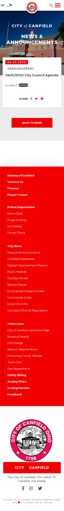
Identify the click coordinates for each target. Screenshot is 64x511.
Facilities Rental (17, 278)
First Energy (15, 342)
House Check (16, 232)
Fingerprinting (16, 219)
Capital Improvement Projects (27, 265)
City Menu (14, 246)
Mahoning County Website (24, 355)
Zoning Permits (18, 387)
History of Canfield (20, 175)
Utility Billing (16, 375)
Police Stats (15, 213)
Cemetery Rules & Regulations (27, 310)
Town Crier (14, 362)
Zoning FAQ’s (16, 381)
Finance (13, 188)
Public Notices (16, 271)
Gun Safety (14, 226)
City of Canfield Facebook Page (28, 330)
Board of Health (18, 336)
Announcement (20, 68)
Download (23, 85)
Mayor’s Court (17, 194)
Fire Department (18, 368)
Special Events (16, 284)
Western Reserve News (22, 349)
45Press (47, 502)
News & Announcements (23, 252)
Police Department (21, 207)
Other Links (15, 323)
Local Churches (17, 303)
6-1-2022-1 (11, 85)
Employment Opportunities (25, 291)
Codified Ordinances (20, 258)
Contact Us (15, 181)
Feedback (14, 394)
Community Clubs (19, 297)
